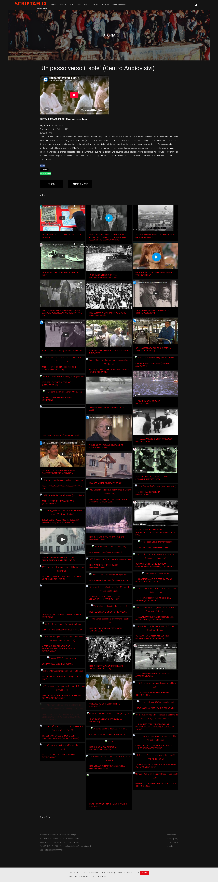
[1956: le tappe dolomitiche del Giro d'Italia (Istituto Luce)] (62, 359)
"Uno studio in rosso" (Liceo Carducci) (60, 435)
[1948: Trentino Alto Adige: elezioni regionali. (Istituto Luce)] (155, 460)
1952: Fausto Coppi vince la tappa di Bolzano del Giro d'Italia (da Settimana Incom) (154, 726)
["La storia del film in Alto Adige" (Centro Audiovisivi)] (109, 333)
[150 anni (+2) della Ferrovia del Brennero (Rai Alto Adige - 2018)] (155, 757)
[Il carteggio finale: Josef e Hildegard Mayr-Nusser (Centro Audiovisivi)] (62, 512)
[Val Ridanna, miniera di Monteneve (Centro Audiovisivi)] (155, 293)
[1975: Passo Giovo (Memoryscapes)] (155, 542)
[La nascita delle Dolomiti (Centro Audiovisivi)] (155, 358)
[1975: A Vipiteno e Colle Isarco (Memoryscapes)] (108, 559)
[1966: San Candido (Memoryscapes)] (109, 466)
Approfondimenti (119, 4)
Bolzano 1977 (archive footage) (57, 664)
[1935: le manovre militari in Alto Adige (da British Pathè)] (109, 296)
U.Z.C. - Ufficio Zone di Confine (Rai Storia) (62, 630)
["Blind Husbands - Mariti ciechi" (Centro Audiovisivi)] (109, 787)
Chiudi (144, 873)
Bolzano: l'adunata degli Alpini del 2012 (108, 734)
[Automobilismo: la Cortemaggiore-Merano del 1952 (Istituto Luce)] (109, 589)
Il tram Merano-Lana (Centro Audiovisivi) (62, 351)
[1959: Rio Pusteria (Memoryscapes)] (109, 547)
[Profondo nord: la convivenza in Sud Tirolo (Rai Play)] (155, 255)
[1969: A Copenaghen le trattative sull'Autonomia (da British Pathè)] (62, 541)
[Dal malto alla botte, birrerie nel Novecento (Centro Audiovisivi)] (62, 453)
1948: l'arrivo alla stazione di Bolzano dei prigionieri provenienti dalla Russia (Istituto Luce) (61, 717)
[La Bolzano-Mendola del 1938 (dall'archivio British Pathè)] (109, 258)
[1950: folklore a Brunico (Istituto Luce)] (109, 606)
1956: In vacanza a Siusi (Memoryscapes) (108, 580)
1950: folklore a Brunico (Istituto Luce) (108, 612)
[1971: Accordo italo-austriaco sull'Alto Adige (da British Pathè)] (62, 569)
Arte (71, 4)
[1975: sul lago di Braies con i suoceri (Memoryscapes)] (109, 520)
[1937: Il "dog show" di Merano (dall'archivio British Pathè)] (109, 741)
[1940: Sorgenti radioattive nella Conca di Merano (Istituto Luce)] (109, 492)
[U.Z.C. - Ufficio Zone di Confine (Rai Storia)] (62, 624)
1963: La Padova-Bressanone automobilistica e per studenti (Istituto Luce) (155, 532)
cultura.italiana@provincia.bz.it (78, 846)
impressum (171, 835)
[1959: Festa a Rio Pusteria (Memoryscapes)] (155, 486)
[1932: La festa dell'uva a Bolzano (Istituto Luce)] (62, 495)
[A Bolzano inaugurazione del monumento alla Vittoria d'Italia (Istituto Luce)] (62, 638)
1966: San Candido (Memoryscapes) (105, 483)
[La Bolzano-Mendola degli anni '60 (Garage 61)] (109, 713)
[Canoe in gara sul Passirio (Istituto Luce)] (109, 390)
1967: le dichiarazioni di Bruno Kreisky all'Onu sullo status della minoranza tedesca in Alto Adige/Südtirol (108, 237)
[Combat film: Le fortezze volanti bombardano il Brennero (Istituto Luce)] (155, 556)
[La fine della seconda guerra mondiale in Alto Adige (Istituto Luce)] (155, 738)
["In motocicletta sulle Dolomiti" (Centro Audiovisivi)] (62, 597)
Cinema (105, 4)
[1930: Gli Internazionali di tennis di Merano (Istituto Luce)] (109, 649)
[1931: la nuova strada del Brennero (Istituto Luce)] (155, 685)
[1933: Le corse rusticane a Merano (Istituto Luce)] (62, 747)
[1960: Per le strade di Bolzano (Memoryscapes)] (62, 377)
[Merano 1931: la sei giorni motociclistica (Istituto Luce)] (155, 776)
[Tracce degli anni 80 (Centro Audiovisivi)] (155, 702)
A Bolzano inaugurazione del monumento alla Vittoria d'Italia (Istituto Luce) (58, 648)
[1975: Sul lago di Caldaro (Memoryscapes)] (155, 384)
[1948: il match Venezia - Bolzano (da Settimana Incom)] (155, 656)
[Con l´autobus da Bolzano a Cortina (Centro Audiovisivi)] (155, 331)
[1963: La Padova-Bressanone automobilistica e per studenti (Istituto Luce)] (155, 513)
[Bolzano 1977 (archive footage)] (62, 658)
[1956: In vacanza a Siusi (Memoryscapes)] (109, 575)
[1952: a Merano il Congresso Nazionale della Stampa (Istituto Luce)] (155, 609)
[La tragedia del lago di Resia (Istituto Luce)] (62, 255)
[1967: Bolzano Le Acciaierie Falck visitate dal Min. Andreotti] (155, 218)
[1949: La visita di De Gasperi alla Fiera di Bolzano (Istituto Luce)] (62, 688)
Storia (96, 4)
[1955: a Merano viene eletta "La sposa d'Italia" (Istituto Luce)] (155, 574)
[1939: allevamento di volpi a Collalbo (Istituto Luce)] (155, 422)
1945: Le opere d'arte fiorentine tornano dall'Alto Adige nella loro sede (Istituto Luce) (62, 313)
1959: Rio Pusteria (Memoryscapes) (105, 552)
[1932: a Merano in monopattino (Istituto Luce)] (62, 671)
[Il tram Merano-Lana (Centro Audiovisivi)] (62, 333)
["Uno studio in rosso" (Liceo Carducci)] (62, 418)
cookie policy (172, 842)
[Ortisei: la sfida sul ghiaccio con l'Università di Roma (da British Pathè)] (62, 728)
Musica (63, 4)
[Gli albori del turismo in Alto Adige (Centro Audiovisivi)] (109, 428)
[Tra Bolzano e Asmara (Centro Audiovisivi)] (62, 392)
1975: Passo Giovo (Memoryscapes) (152, 547)
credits (170, 846)
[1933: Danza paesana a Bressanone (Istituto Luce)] (109, 621)
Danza (86, 4)
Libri (78, 4)
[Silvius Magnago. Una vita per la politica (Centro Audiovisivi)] (109, 362)
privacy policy (172, 838)
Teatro (53, 4)
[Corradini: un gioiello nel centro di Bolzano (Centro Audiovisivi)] (155, 628)
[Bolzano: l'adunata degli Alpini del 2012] (109, 729)
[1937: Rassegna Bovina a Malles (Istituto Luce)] (62, 480)
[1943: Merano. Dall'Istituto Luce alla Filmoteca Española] (109, 758)
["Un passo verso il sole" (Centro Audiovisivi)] (109, 687)
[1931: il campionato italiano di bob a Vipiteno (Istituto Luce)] (155, 590)
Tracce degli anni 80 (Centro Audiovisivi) (155, 708)
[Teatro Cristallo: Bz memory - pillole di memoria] (62, 218)
